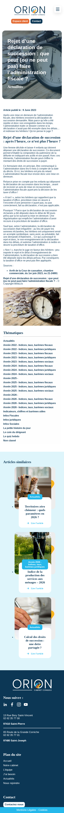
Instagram (19, 704)
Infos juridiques (12, 420)
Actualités (9, 341)
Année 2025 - (10, 378)
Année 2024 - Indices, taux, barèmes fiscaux (28, 366)
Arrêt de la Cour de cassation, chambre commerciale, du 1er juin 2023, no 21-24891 (33, 272)
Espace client (20, 21)
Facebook (12, 704)
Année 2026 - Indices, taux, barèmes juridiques (29, 403)
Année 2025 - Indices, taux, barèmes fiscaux (28, 382)
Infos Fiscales (11, 415)
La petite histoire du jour (17, 428)
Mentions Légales (26, 810)
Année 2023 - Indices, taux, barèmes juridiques (29, 357)
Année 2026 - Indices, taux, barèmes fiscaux (28, 399)
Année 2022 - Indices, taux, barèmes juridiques (29, 349)
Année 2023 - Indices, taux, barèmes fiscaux (28, 353)
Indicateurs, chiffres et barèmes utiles (24, 411)
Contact (36, 21)
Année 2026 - (10, 395)
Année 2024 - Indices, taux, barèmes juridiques (29, 370)
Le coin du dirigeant (14, 432)
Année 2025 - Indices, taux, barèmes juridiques (29, 386)
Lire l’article (37, 523)
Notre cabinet (10, 765)
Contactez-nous (14, 804)
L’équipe (7, 769)
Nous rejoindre (11, 783)
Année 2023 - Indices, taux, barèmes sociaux (28, 361)
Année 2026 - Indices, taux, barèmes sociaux (28, 407)
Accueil (7, 760)
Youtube (26, 704)
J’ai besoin (9, 774)
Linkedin (5, 704)
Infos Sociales (11, 424)
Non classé (9, 440)
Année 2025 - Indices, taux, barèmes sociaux (28, 390)
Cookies (42, 810)
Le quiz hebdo (11, 436)
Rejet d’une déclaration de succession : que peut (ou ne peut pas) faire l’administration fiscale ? (30, 279)
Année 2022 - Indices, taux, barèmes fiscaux (28, 345)
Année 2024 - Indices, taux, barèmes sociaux (28, 374)
